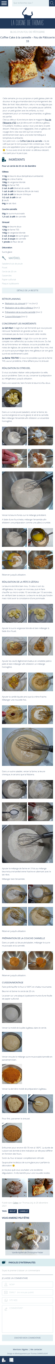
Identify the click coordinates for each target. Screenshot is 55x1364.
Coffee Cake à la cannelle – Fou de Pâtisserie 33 (27, 39)
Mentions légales (20, 1349)
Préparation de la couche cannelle (20, 312)
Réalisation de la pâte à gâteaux (19, 307)
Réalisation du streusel (15, 303)
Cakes (15, 1202)
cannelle (23, 1211)
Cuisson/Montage (13, 316)
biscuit (13, 1211)
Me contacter (36, 1349)
